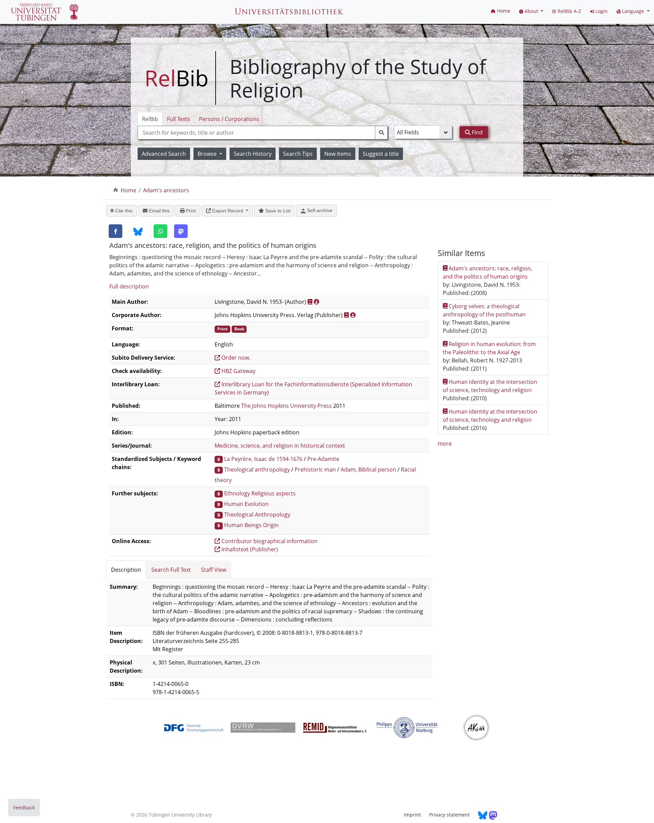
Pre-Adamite (323, 459)
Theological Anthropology (257, 514)
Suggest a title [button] (381, 154)
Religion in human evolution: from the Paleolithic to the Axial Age (489, 348)
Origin (271, 525)
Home (128, 190)
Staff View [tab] (213, 569)
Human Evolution (246, 504)
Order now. (235, 357)
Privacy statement (449, 814)
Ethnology (237, 493)
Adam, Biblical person (368, 469)
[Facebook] (115, 231)
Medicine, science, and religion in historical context (280, 445)
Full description (129, 286)
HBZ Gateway (237, 371)
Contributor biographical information (268, 541)
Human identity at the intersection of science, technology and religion (490, 386)
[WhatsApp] (160, 231)
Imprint (412, 814)
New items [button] (337, 154)
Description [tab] (126, 569)
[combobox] (263, 132)
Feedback (24, 807)
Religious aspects (273, 493)
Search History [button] (252, 154)
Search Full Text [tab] (171, 569)
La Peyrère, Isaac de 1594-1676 (263, 459)
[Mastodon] (181, 231)
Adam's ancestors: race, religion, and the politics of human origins (487, 272)
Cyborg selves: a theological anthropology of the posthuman (484, 310)
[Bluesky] (138, 231)
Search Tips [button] (298, 154)
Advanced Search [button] (164, 154)
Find (476, 132)
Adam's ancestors (166, 190)
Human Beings (243, 525)
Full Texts (178, 119)
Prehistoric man (315, 469)
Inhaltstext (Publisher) (249, 549)
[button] (531, 11)
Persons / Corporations (229, 119)
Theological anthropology (257, 469)
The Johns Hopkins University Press (286, 405)
